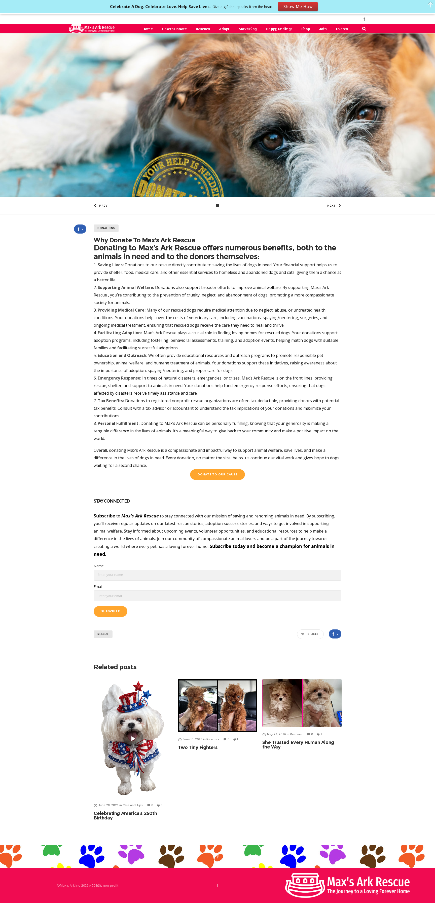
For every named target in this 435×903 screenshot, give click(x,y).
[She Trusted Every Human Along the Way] (302, 703)
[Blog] (217, 205)
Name (99, 565)
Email (98, 586)
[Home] (347, 885)
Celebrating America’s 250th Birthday (125, 816)
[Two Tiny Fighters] (217, 705)
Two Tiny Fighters (198, 747)
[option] (133, 749)
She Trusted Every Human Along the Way (298, 745)
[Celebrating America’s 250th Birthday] (133, 739)
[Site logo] (92, 28)
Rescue (103, 634)
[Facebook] (364, 19)
